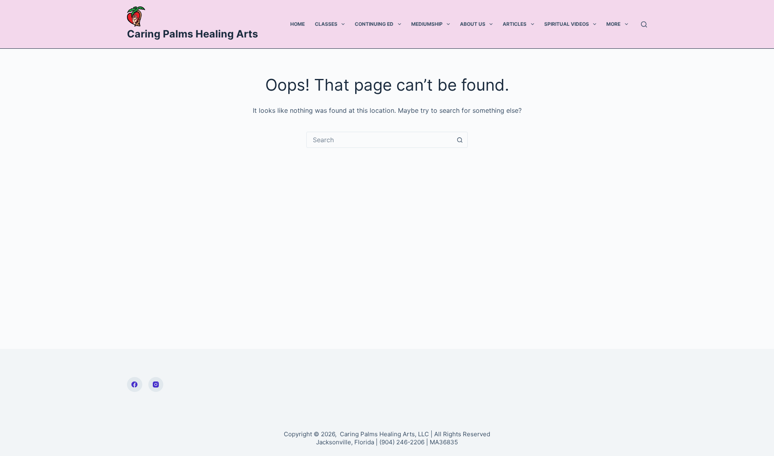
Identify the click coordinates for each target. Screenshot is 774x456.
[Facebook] (134, 384)
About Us (472, 24)
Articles (514, 24)
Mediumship (427, 24)
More (613, 24)
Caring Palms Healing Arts (192, 34)
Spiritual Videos (566, 24)
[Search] (644, 24)
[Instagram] (156, 384)
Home (297, 24)
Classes (326, 24)
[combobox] (379, 140)
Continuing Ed (374, 24)
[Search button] (459, 139)
